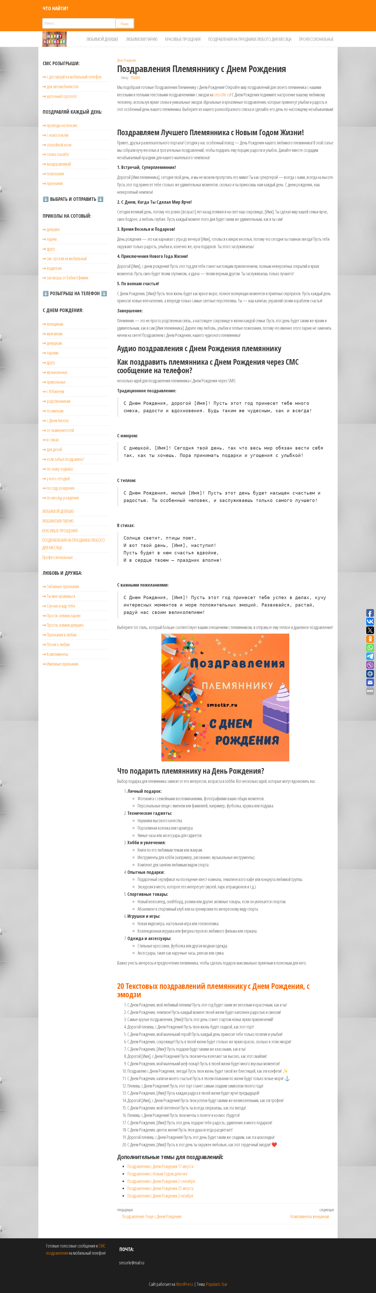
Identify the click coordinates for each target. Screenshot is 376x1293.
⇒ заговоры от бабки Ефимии (65, 277)
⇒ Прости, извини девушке (63, 625)
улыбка (135, 77)
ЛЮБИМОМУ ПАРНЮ (142, 39)
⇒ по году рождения (58, 488)
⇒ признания (52, 183)
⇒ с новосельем (55, 135)
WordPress (184, 1284)
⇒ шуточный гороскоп (59, 96)
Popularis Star (216, 1284)
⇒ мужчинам (52, 333)
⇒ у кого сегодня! (56, 478)
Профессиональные (316, 39)
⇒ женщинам (52, 324)
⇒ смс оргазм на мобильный (64, 258)
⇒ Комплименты (55, 654)
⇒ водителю (52, 268)
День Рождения (126, 60)
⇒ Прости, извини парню (61, 615)
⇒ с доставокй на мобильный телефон (72, 77)
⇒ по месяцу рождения (60, 498)
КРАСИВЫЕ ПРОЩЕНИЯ (183, 39)
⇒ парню (49, 239)
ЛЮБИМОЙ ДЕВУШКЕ (102, 39)
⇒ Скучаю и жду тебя (58, 606)
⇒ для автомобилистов (60, 86)
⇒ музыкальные (55, 372)
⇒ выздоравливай (56, 164)
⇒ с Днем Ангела (55, 420)
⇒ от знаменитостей (58, 430)
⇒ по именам (52, 411)
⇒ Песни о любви (56, 644)
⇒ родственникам (56, 401)
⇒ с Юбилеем (53, 391)
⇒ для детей (52, 449)
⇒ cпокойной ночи (56, 145)
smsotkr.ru (222, 94)
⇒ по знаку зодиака (57, 469)
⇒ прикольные (54, 382)
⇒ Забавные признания (60, 586)
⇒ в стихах (50, 440)
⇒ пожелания (53, 173)
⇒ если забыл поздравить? (63, 459)
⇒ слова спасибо (55, 154)
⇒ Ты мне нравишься (58, 596)
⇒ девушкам (52, 343)
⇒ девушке (51, 229)
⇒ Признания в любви (59, 635)
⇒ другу (48, 249)
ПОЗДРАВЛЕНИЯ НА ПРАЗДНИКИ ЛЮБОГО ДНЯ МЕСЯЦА (249, 39)
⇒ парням (50, 353)
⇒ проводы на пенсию (59, 125)
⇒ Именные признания (60, 664)
